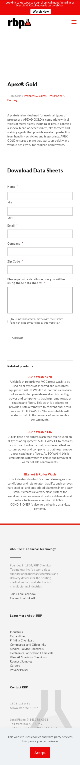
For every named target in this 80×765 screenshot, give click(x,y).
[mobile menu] (74, 22)
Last (10, 217)
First (10, 202)
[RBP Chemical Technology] (20, 23)
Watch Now (41, 11)
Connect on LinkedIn (23, 598)
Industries (16, 632)
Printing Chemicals (22, 640)
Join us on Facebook (23, 594)
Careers (15, 665)
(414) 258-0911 (37, 719)
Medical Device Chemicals (27, 649)
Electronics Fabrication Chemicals (31, 653)
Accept (40, 752)
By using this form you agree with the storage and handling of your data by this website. (37, 320)
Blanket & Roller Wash (40, 474)
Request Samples (26, 155)
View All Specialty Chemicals (28, 657)
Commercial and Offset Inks (28, 644)
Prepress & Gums (35, 96)
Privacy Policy (19, 670)
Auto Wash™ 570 (40, 377)
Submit (17, 338)
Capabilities (17, 636)
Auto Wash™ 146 (40, 432)
